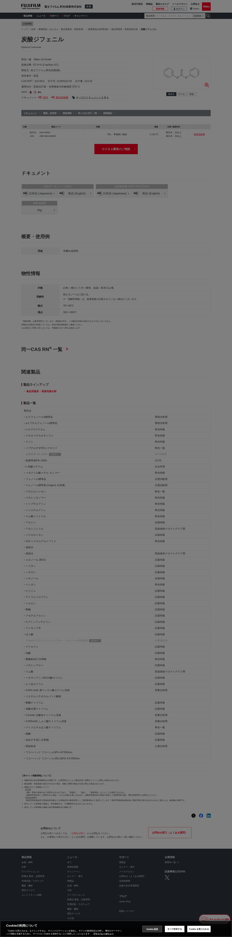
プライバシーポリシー (103, 934)
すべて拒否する (174, 929)
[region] (116, 929)
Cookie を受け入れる (199, 929)
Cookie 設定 (152, 929)
